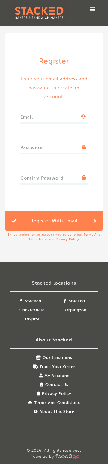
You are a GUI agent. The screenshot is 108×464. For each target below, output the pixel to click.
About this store (57, 411)
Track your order (57, 366)
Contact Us (56, 384)
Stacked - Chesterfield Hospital (32, 310)
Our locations (57, 357)
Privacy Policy (67, 239)
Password (31, 146)
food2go (38, 13)
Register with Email (54, 221)
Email (26, 116)
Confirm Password (42, 176)
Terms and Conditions (57, 402)
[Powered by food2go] (66, 456)
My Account (56, 375)
